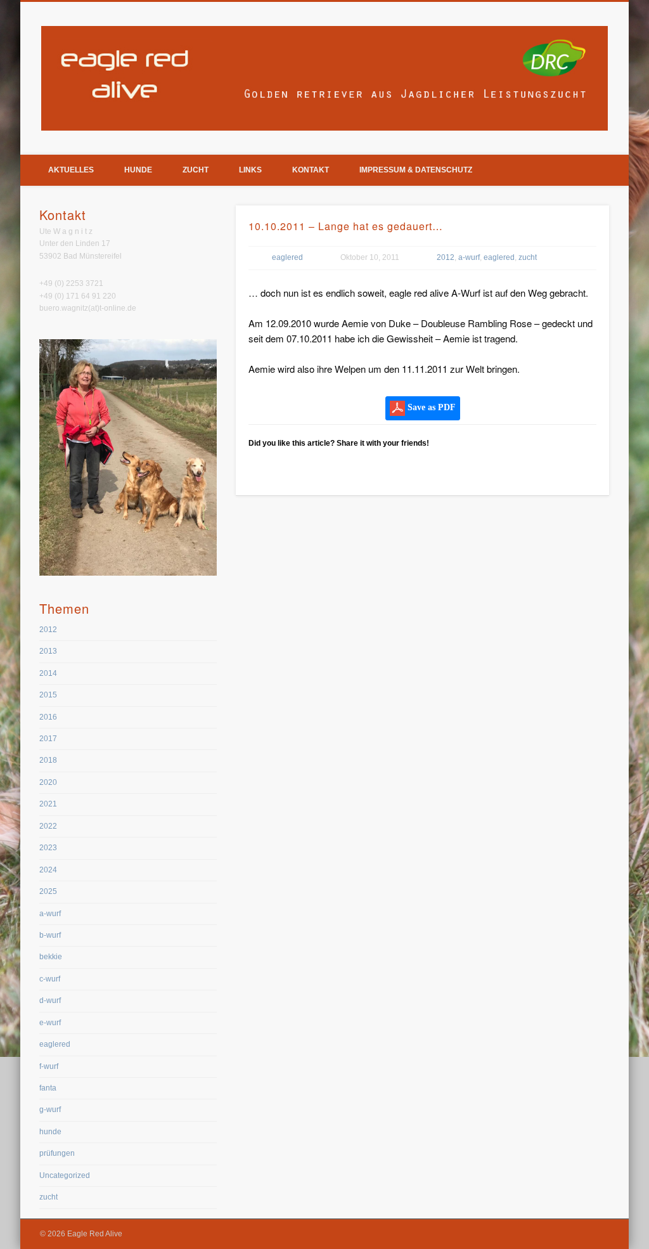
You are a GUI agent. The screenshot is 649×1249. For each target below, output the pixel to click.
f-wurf (48, 1066)
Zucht (196, 169)
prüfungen (57, 1153)
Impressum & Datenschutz (415, 169)
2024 (48, 869)
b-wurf (50, 935)
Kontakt (310, 169)
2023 (48, 847)
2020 (48, 782)
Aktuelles (71, 169)
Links (250, 169)
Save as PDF (430, 407)
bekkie (50, 956)
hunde (50, 1131)
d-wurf (50, 1000)
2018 (48, 760)
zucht (527, 257)
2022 (48, 826)
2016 (48, 717)
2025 (48, 891)
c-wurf (49, 978)
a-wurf (469, 257)
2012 (445, 257)
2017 (48, 738)
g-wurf (50, 1109)
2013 (48, 651)
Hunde (138, 169)
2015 (48, 694)
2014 (48, 673)
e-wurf (50, 1022)
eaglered (287, 257)
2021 (48, 803)
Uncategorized (64, 1175)
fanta (47, 1088)
